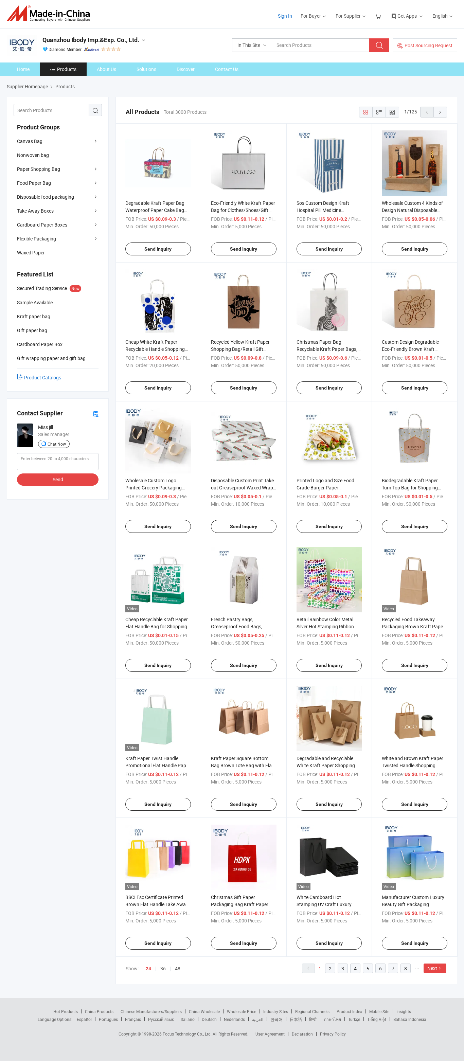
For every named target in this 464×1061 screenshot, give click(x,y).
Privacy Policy (333, 1034)
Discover (186, 69)
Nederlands (234, 1019)
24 (148, 968)
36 (163, 968)
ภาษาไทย (332, 1019)
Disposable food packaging (45, 197)
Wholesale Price (241, 1011)
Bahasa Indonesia (409, 1019)
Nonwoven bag (33, 155)
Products (66, 69)
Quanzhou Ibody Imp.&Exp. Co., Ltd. (90, 39)
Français (133, 1019)
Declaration (302, 1034)
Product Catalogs (42, 377)
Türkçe (354, 1019)
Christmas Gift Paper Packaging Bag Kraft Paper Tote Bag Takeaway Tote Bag (241, 904)
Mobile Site (379, 1011)
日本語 (296, 1019)
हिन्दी (313, 1019)
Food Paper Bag (34, 183)
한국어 (276, 1019)
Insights (403, 1011)
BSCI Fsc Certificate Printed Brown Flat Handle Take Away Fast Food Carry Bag (156, 904)
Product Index (349, 1011)
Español (84, 1019)
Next (432, 968)
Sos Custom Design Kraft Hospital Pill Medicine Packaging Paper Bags (323, 210)
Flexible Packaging (36, 238)
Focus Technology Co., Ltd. (188, 1034)
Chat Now (57, 444)
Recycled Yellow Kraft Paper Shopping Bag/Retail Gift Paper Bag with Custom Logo (242, 349)
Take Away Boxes (35, 211)
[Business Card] (96, 413)
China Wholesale (204, 1011)
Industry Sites (275, 1011)
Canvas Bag (29, 141)
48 (177, 968)
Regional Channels (312, 1011)
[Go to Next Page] (440, 112)
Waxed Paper (31, 252)
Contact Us (226, 69)
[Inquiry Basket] (378, 16)
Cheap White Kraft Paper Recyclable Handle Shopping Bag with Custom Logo (155, 349)
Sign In (285, 16)
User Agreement (270, 1034)
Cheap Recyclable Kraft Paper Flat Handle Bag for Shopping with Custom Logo (156, 626)
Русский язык (161, 1019)
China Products (99, 1011)
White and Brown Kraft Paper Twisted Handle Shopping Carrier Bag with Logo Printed (413, 765)
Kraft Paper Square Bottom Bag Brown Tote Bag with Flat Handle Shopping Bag (242, 765)
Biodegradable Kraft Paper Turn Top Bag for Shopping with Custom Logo (410, 487)
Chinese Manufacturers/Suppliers (151, 1011)
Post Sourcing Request (428, 45)
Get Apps (407, 16)
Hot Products (65, 1011)
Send (58, 479)
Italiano (188, 1019)
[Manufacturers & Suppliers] (50, 13)
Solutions (146, 69)
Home (23, 69)
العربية (257, 1019)
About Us (106, 69)
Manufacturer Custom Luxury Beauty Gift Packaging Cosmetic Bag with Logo (413, 904)
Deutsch (209, 1019)
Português (108, 1019)
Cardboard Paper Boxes (42, 224)
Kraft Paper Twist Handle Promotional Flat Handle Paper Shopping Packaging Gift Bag (157, 765)
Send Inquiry (158, 249)
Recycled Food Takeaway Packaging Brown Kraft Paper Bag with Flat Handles (413, 626)
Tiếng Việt (376, 1019)
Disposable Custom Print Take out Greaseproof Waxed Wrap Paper (242, 487)
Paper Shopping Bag (38, 169)
